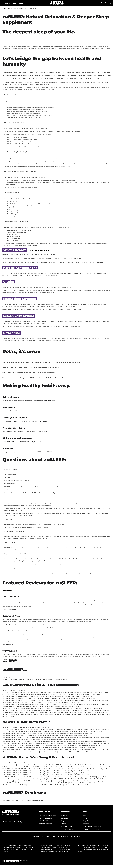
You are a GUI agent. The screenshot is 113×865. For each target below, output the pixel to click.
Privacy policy (45, 836)
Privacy (85, 818)
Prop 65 (85, 821)
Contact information (75, 836)
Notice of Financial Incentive (91, 829)
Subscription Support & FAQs (47, 815)
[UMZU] (57, 3)
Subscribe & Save (66, 826)
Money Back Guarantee (46, 818)
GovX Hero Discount (67, 829)
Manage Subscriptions (45, 823)
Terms (85, 815)
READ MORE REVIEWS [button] (9, 662)
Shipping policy (65, 836)
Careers (63, 823)
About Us (64, 815)
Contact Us (64, 818)
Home (4, 8)
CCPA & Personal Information (92, 826)
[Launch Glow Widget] (4, 861)
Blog (62, 821)
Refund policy (36, 836)
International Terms (45, 821)
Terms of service (54, 836)
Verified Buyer (12, 609)
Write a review (7, 590)
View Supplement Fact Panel (39, 250)
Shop (14, 3)
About (21, 3)
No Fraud (86, 823)
